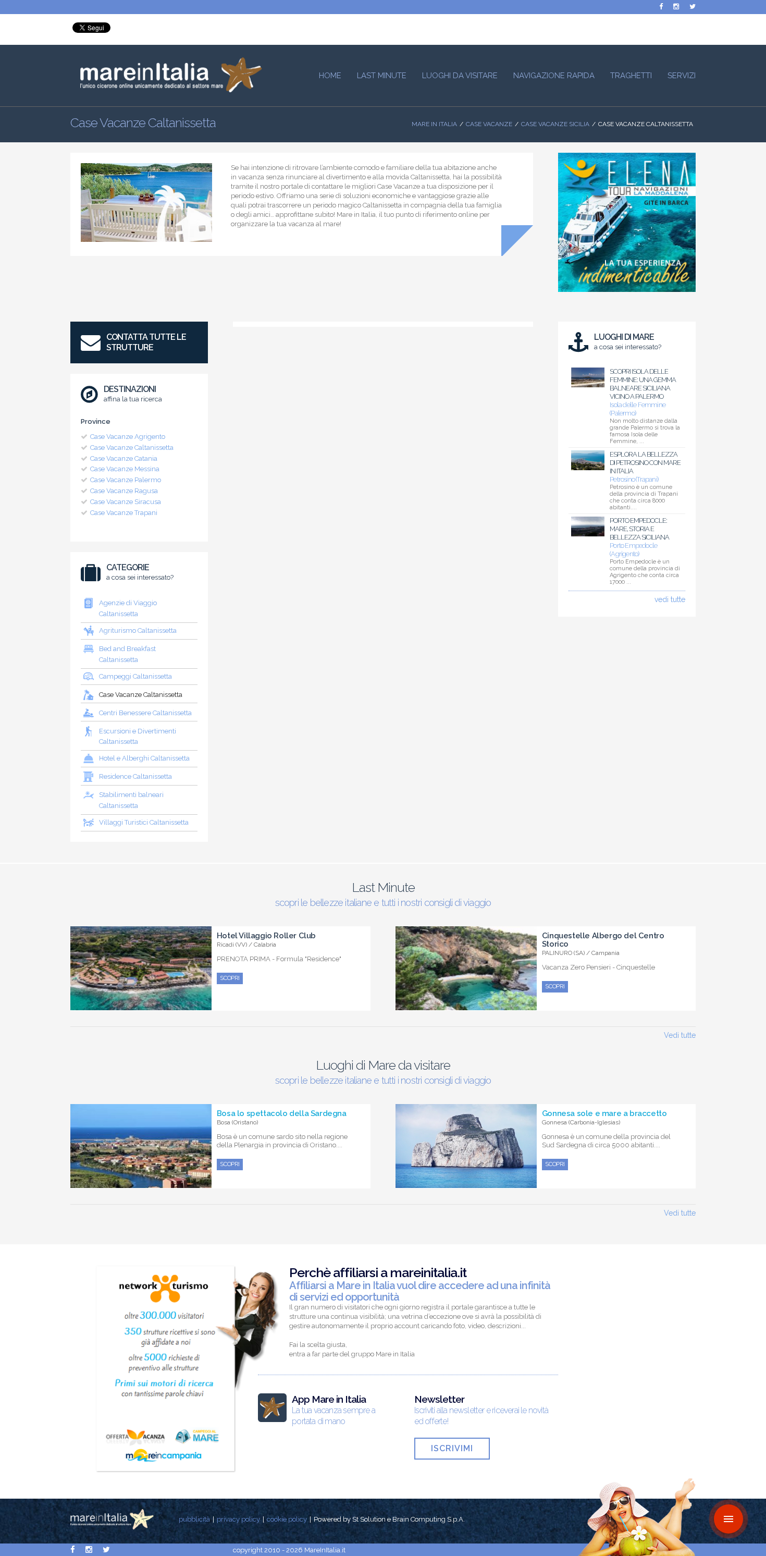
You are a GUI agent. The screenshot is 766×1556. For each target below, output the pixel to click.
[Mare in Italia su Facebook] (661, 6)
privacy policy (238, 1519)
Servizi (682, 75)
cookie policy (287, 1519)
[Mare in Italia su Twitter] (692, 6)
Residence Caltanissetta (135, 776)
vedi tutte (669, 599)
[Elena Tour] (627, 294)
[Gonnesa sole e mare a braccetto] (466, 1182)
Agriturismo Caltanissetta (138, 630)
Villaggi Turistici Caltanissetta (144, 822)
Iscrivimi (452, 1448)
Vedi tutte (680, 1035)
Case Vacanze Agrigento (127, 436)
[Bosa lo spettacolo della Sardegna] (141, 1182)
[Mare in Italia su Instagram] (676, 6)
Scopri (230, 978)
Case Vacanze (489, 124)
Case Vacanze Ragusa (124, 491)
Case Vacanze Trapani (123, 513)
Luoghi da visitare (460, 75)
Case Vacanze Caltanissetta (132, 447)
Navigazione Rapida (554, 75)
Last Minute (381, 75)
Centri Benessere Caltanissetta (145, 713)
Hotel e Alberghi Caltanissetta (144, 758)
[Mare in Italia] (166, 89)
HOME (330, 75)
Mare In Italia (434, 124)
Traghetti (631, 75)
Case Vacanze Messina (124, 469)
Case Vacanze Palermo (125, 480)
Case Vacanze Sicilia (555, 124)
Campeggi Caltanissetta (135, 676)
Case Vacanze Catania (123, 458)
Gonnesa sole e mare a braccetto (604, 1113)
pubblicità (194, 1519)
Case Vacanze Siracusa (125, 502)
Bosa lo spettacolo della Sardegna (282, 1113)
